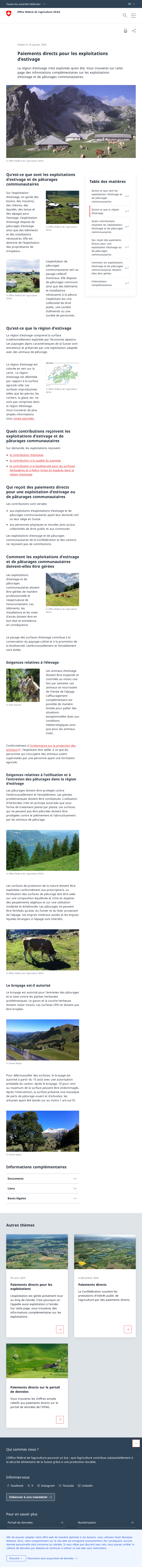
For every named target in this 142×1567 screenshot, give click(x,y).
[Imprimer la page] (125, 30)
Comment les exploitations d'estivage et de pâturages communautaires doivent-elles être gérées (107, 268)
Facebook (17, 1486)
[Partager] (134, 30)
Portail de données (20, 1522)
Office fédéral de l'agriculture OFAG (38, 12)
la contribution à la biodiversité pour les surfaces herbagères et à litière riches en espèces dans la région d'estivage (42, 470)
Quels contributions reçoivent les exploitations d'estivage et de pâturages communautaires (107, 226)
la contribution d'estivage (26, 455)
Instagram (48, 1486)
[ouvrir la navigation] (133, 15)
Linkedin (87, 1486)
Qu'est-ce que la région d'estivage (105, 211)
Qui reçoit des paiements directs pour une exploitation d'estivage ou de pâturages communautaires (107, 247)
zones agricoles (23, 418)
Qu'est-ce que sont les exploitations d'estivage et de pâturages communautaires (107, 196)
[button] (136, 1443)
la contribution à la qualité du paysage (35, 460)
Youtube (68, 1486)
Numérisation (87, 1522)
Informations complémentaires (102, 283)
